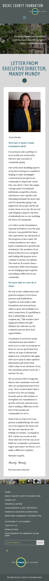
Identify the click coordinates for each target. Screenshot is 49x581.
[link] (24, 9)
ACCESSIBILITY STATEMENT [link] (18, 521)
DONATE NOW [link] (11, 529)
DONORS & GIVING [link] (13, 504)
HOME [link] (8, 492)
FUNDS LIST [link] (10, 500)
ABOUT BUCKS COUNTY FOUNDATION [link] (23, 496)
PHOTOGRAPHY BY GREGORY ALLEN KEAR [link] (22, 534)
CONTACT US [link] (11, 525)
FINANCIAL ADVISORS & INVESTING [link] (21, 512)
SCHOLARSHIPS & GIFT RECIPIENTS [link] (21, 508)
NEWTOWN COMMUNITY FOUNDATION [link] (23, 515)
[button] (24, 17)
